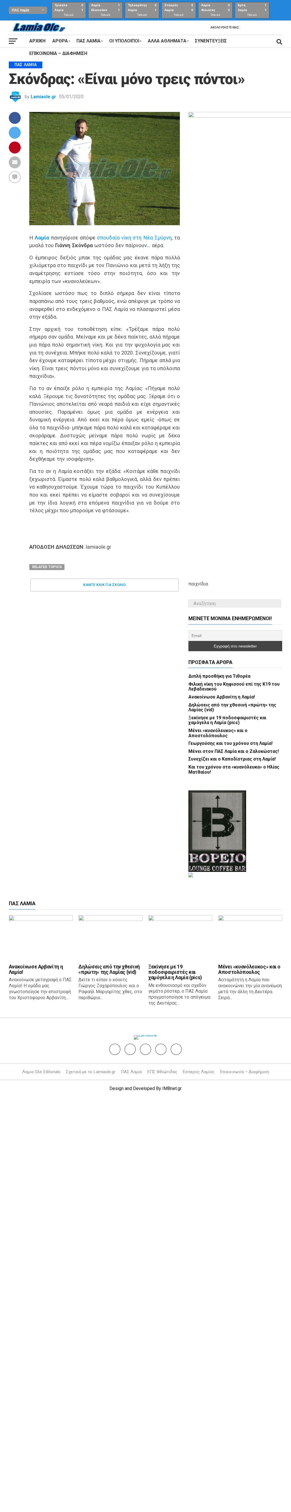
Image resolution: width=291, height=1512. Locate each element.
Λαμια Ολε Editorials (41, 1466)
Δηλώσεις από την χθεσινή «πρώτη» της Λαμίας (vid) (232, 1102)
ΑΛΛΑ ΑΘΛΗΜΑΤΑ (167, 41)
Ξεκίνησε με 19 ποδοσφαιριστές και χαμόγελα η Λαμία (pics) (227, 1115)
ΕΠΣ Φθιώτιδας (162, 1466)
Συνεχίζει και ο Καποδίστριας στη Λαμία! (232, 1154)
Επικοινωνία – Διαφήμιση (58, 53)
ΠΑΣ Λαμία (131, 1466)
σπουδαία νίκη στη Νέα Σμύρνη (134, 238)
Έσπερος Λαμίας (199, 1466)
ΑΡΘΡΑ (60, 41)
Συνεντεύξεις (211, 41)
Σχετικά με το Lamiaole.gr (90, 1466)
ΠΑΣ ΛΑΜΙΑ (88, 41)
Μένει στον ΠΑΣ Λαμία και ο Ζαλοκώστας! (233, 1146)
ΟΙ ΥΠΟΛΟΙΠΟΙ (124, 41)
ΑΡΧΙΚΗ (37, 41)
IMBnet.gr (172, 1483)
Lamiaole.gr (43, 96)
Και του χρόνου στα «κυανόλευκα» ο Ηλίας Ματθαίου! (233, 1164)
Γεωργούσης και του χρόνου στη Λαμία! (230, 1138)
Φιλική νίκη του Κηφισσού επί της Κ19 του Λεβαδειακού (234, 1082)
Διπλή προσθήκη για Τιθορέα (219, 1071)
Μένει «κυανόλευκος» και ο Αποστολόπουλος (218, 1128)
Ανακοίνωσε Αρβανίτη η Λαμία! (221, 1092)
